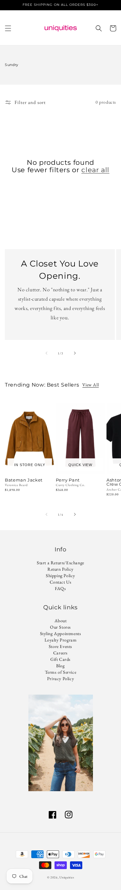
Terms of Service (60, 672)
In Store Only (29, 465)
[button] (8, 28)
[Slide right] (75, 353)
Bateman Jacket (24, 480)
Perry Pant (68, 480)
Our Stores (60, 627)
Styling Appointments (60, 633)
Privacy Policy (60, 678)
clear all (95, 169)
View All (90, 385)
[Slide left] (46, 353)
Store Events (60, 646)
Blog (60, 666)
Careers (60, 653)
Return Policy (60, 569)
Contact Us (61, 582)
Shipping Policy (60, 575)
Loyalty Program (61, 640)
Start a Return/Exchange (60, 563)
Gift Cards (60, 659)
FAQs (60, 588)
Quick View (80, 465)
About (61, 620)
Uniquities (66, 877)
